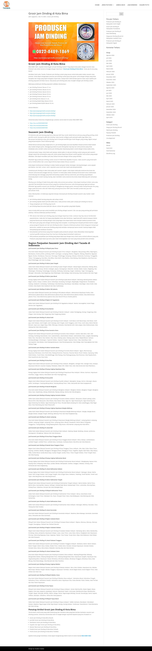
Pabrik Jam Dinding (112, 130)
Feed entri (109, 148)
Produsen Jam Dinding (113, 135)
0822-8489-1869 (86, 636)
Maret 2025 (109, 101)
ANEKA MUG (120, 5)
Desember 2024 (111, 109)
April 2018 (109, 117)
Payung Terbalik (111, 133)
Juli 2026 (108, 58)
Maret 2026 (109, 69)
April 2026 (109, 66)
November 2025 (111, 79)
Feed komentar (110, 151)
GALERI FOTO (144, 5)
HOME (97, 5)
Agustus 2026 (110, 55)
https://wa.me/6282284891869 (39, 123)
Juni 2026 (109, 61)
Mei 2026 (109, 63)
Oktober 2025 (110, 82)
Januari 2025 (110, 106)
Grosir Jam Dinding (53, 16)
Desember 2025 (111, 77)
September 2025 (111, 85)
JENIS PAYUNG (107, 5)
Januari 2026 (110, 74)
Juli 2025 (108, 90)
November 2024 (111, 112)
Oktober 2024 (110, 115)
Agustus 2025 (110, 88)
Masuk (108, 145)
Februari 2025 (110, 104)
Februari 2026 (110, 71)
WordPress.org (110, 153)
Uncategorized (110, 138)
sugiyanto (34, 16)
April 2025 (109, 98)
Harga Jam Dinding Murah (114, 127)
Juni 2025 (109, 93)
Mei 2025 (109, 96)
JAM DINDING (132, 5)
